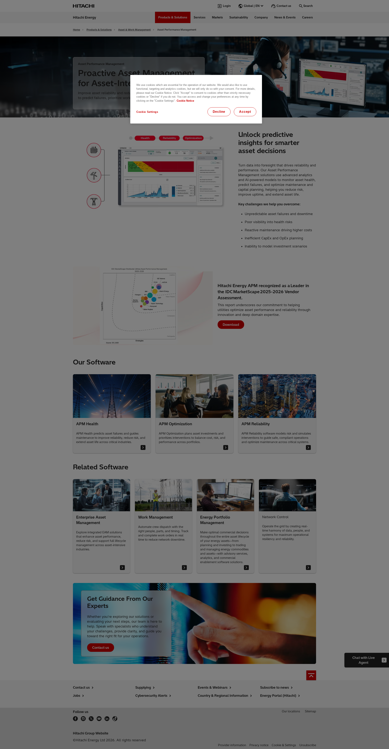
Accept (245, 111)
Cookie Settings (147, 111)
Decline (219, 111)
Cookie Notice (185, 100)
